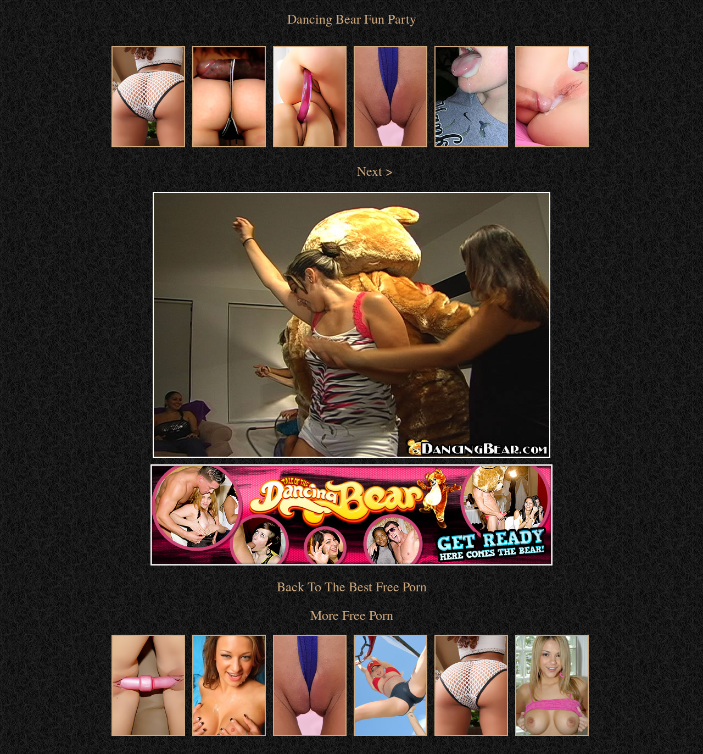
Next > (375, 171)
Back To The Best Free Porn (352, 586)
